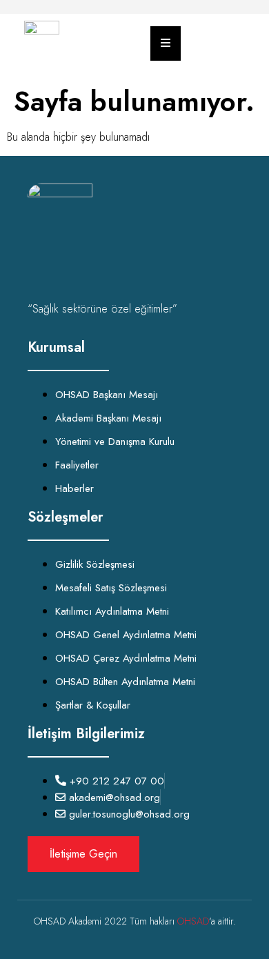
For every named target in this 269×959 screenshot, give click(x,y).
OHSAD (193, 921)
